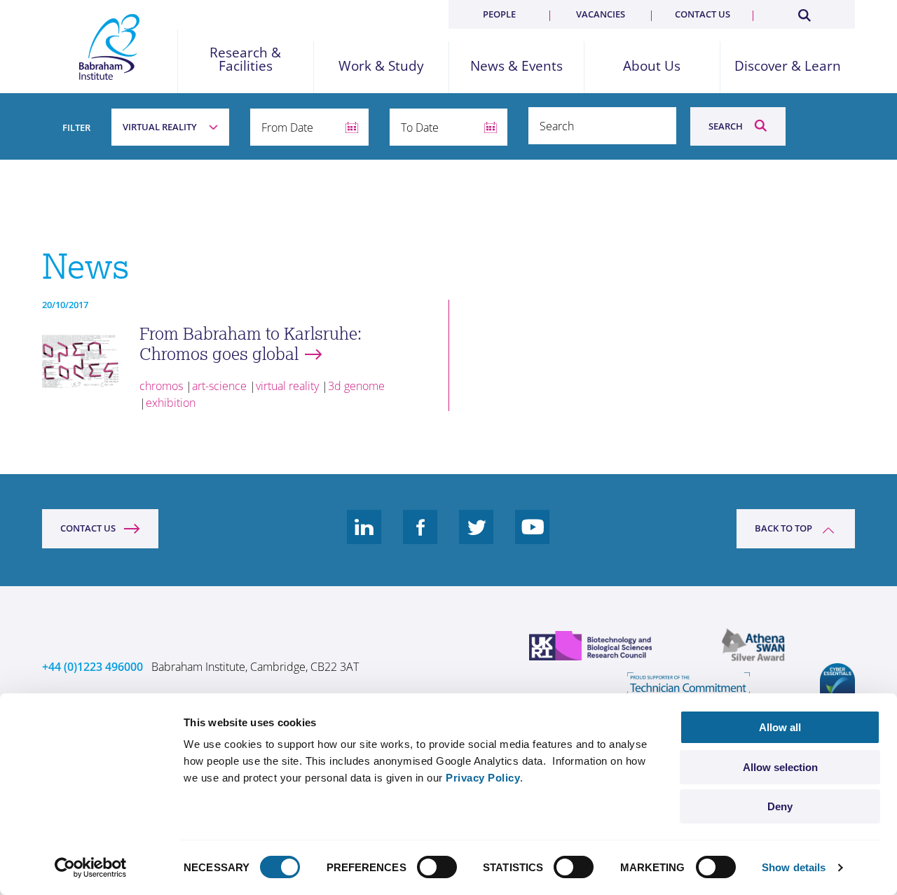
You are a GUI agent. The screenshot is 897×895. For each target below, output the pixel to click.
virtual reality (287, 386)
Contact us (702, 14)
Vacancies (600, 14)
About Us (651, 66)
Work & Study (381, 66)
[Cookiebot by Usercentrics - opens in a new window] (90, 867)
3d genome (356, 386)
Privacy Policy (483, 778)
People (499, 14)
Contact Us (88, 528)
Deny (780, 806)
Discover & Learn (787, 66)
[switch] (437, 867)
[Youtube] (532, 538)
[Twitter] (476, 538)
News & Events (516, 66)
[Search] (804, 12)
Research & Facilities (245, 59)
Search (725, 126)
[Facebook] (420, 538)
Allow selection (780, 767)
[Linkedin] (364, 538)
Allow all (780, 727)
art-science (219, 386)
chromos (161, 386)
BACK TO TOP (783, 528)
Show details (794, 867)
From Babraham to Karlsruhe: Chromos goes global (250, 344)
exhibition (171, 402)
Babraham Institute (109, 47)
